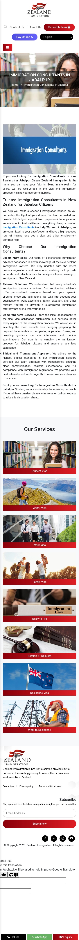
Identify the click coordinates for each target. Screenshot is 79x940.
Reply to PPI (39, 619)
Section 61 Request (39, 656)
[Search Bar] (5, 27)
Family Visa (39, 582)
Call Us (14, 937)
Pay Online (23, 37)
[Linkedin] (54, 838)
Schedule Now (58, 27)
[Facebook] (45, 838)
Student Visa (39, 471)
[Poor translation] (13, 874)
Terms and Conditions (50, 786)
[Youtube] (71, 838)
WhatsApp (40, 937)
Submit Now (40, 823)
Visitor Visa (39, 508)
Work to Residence (39, 730)
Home (14, 84)
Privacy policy (26, 786)
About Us (35, 27)
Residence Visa (39, 693)
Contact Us (17, 27)
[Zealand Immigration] (39, 9)
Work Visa (39, 545)
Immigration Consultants (19, 227)
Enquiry (67, 937)
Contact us (8, 786)
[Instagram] (63, 838)
